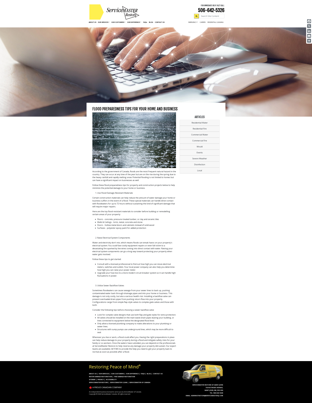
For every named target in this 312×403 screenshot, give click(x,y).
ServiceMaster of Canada (139, 382)
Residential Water (200, 122)
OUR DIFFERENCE (132, 374)
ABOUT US (93, 374)
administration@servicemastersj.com (207, 396)
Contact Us (160, 22)
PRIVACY (101, 380)
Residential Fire (200, 128)
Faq (145, 22)
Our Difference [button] (133, 22)
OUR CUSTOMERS (117, 374)
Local (199, 170)
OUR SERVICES (104, 374)
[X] (309, 26)
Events (200, 152)
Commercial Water (199, 134)
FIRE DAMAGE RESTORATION (124, 377)
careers (203, 22)
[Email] (309, 35)
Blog (151, 22)
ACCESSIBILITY (111, 380)
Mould (200, 146)
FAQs (143, 374)
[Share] (309, 40)
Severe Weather (199, 158)
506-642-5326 (211, 10)
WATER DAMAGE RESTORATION (100, 377)
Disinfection (199, 164)
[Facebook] (309, 21)
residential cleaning (216, 22)
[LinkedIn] (309, 31)
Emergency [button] (192, 22)
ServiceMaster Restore (98, 382)
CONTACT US (158, 374)
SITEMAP (92, 380)
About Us (92, 22)
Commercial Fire (199, 140)
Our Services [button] (103, 22)
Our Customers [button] (117, 22)
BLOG (149, 374)
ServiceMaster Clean (118, 382)
